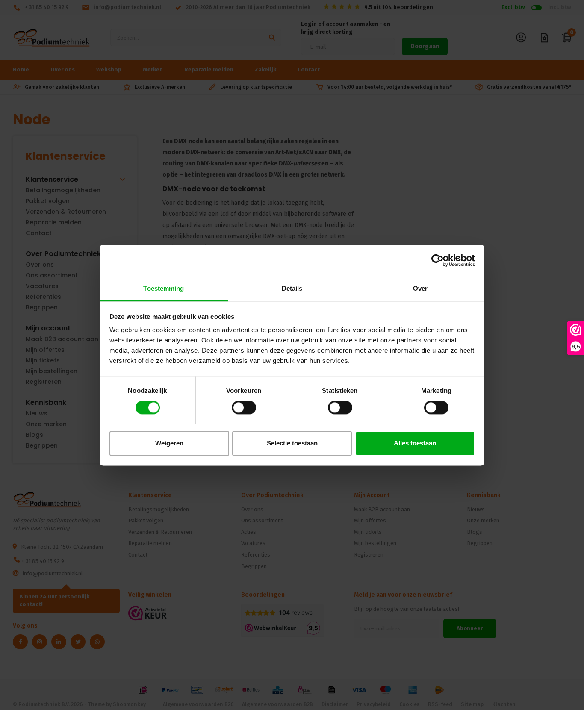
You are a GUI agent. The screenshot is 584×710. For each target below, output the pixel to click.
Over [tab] (420, 288)
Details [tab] (292, 288)
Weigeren (169, 443)
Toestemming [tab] (163, 288)
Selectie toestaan (292, 443)
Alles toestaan (415, 443)
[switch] (244, 407)
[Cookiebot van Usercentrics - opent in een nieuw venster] (437, 260)
